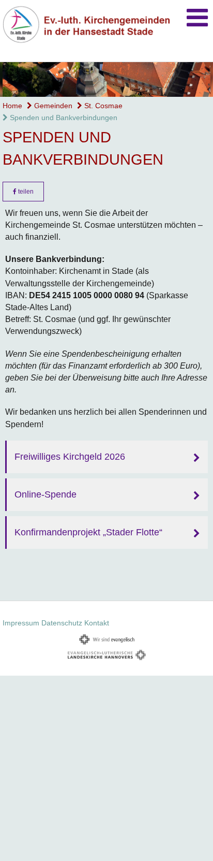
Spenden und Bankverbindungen (62, 117)
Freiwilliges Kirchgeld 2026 (69, 456)
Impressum (21, 623)
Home (12, 105)
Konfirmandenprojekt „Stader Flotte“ (88, 532)
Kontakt (96, 623)
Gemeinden (52, 105)
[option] (106, 79)
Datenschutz (61, 623)
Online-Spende (45, 494)
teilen (25, 191)
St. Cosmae (102, 105)
